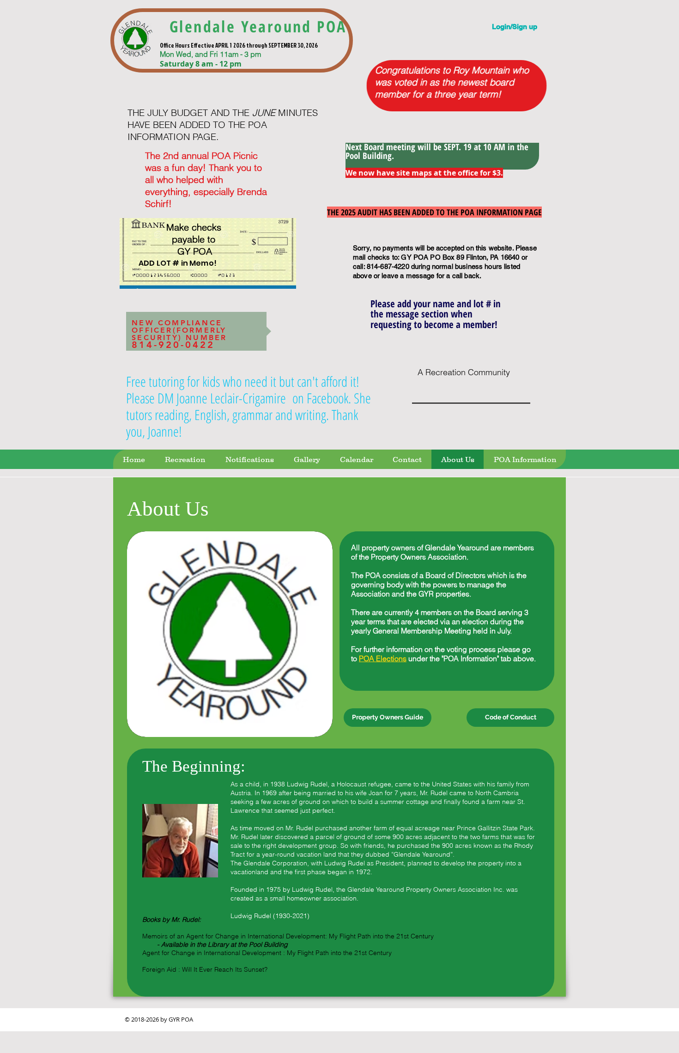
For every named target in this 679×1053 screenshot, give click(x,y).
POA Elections (382, 658)
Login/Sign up (514, 26)
